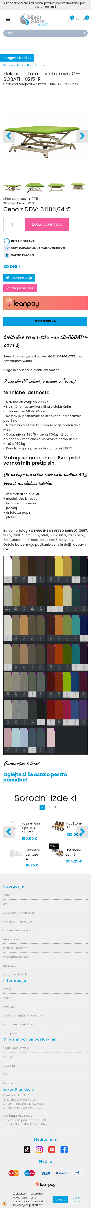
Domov (8, 65)
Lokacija (9, 1065)
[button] (82, 136)
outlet (7, 998)
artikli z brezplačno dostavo (23, 1015)
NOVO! (54, 846)
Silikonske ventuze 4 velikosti (33, 857)
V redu (60, 1199)
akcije (7, 989)
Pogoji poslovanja (16, 1048)
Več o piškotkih (78, 1199)
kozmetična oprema (18, 930)
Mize (20, 65)
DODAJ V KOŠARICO (47, 224)
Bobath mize (35, 65)
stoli (6, 904)
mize (6, 895)
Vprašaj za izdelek (20, 288)
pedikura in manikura (18, 913)
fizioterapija (11, 939)
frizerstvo (9, 966)
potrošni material (15, 948)
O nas (7, 1057)
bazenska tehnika (15, 974)
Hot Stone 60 (74, 825)
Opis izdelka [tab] (45, 321)
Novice (8, 1083)
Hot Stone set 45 (73, 852)
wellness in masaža (17, 921)
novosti (8, 1007)
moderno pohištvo (16, 957)
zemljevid (10, 1033)
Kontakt (8, 1074)
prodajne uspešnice (18, 1024)
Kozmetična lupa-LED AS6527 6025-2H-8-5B (31, 832)
